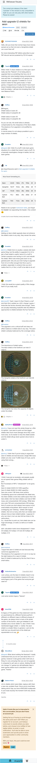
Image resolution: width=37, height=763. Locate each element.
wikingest (8, 473)
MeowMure (8, 651)
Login (13, 747)
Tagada (7, 66)
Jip (6, 165)
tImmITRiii (8, 609)
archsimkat (8, 450)
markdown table (21, 208)
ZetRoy (7, 105)
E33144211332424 (11, 41)
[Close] (33, 709)
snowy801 (8, 281)
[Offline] (3, 41)
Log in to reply (30, 34)
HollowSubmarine (10, 571)
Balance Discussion (9, 27)
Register (6, 747)
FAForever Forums (14, 2)
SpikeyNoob (9, 424)
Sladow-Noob (9, 680)
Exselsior (8, 144)
